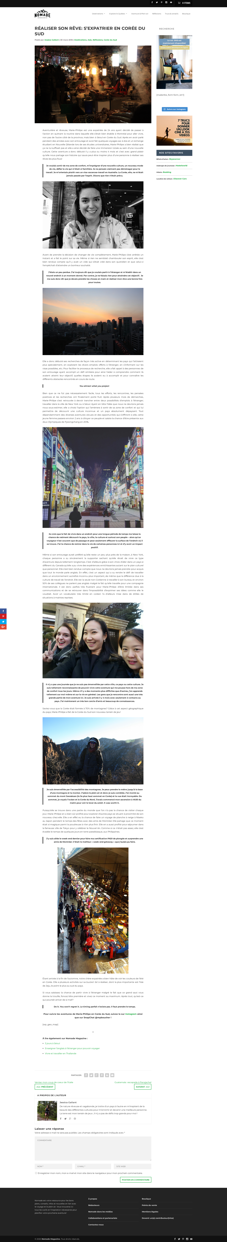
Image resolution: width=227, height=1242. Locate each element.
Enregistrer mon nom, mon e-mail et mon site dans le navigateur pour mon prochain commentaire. (90, 1173)
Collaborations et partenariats (102, 1218)
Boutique (186, 14)
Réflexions (156, 14)
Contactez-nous (96, 1224)
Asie (90, 40)
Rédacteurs (93, 1205)
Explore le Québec (117, 14)
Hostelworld (181, 165)
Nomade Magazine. (51, 1239)
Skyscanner (174, 159)
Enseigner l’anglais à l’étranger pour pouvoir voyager (72, 1048)
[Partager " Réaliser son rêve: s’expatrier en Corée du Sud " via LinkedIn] (107, 1075)
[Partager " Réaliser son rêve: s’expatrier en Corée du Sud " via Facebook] (86, 1075)
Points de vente (149, 1205)
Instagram (131, 1014)
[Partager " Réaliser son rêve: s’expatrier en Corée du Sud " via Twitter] (91, 1075)
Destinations (97, 14)
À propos (92, 1199)
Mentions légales (150, 1212)
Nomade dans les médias (100, 1212)
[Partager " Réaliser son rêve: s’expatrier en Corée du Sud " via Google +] (96, 1075)
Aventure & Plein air (139, 14)
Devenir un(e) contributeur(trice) (158, 1218)
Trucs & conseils (171, 14)
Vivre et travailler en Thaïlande (61, 1053)
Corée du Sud (110, 40)
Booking (167, 172)
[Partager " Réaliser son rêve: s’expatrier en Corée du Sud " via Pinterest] (101, 1075)
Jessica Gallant (51, 40)
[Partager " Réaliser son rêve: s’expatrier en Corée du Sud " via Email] (112, 1075)
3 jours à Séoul (52, 1043)
